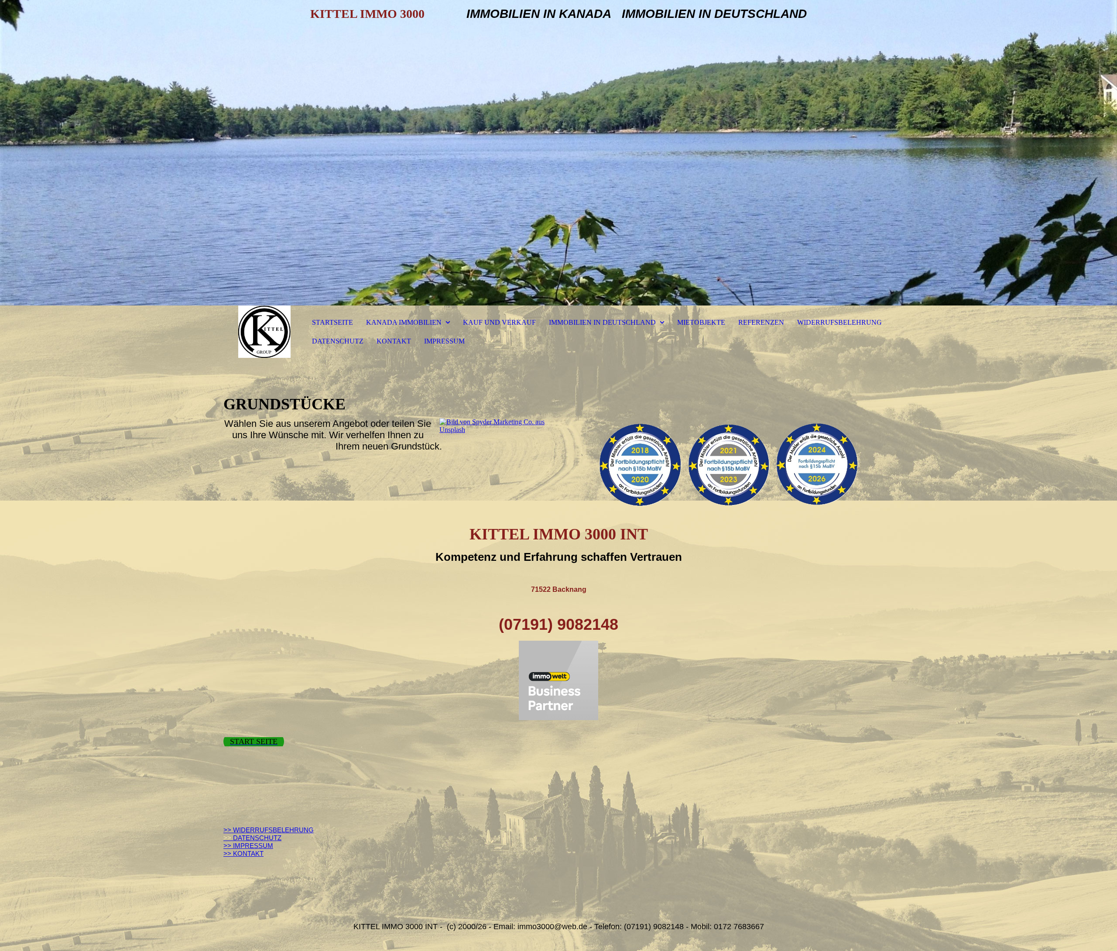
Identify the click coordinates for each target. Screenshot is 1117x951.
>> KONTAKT (243, 853)
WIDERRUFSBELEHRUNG (839, 322)
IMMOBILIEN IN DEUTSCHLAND (602, 322)
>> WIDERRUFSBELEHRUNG (268, 830)
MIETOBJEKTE (701, 322)
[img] (558, 153)
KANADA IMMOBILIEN (404, 322)
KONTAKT (394, 341)
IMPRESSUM (444, 341)
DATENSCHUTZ (337, 341)
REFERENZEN (761, 322)
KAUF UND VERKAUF (499, 322)
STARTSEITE (332, 322)
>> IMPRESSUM (248, 845)
